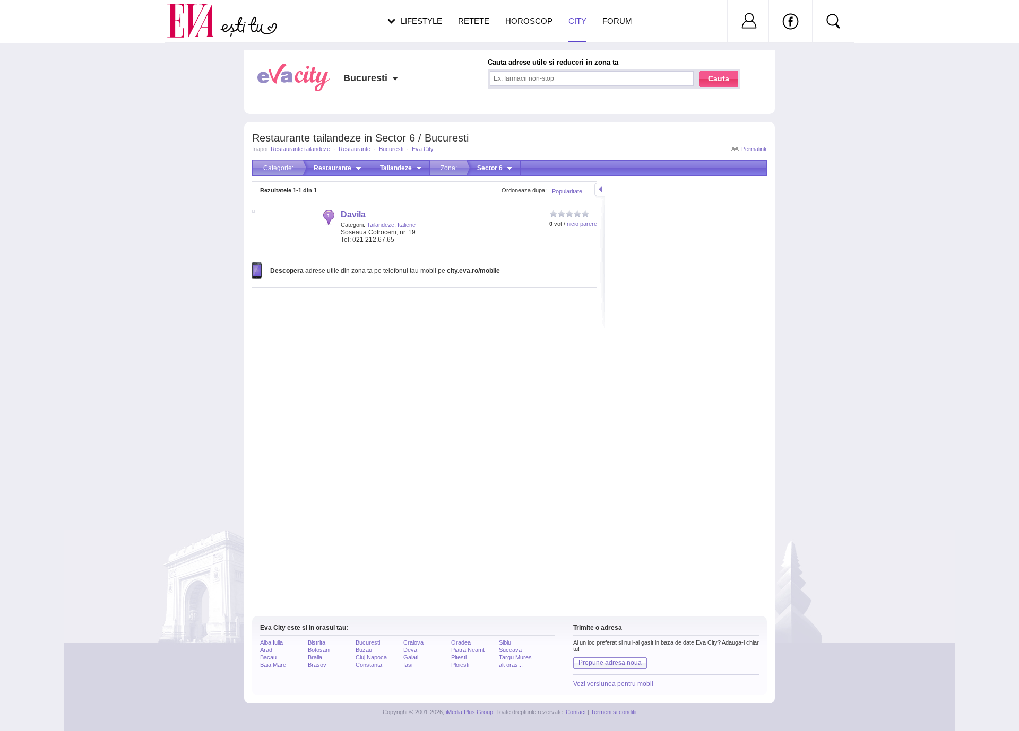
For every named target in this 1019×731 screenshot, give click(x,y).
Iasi (407, 665)
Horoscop (528, 20)
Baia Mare (273, 665)
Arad (266, 650)
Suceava (510, 650)
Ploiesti (460, 665)
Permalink (754, 149)
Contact (576, 712)
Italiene (407, 225)
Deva (410, 650)
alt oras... (511, 665)
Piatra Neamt (468, 650)
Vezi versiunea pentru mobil (613, 684)
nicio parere (582, 224)
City (577, 20)
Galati (410, 657)
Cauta (718, 78)
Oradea (461, 642)
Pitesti (459, 657)
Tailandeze (380, 225)
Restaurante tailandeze (300, 149)
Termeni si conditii (613, 712)
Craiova (413, 642)
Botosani (319, 650)
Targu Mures (515, 657)
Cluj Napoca (371, 657)
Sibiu (505, 642)
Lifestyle (421, 20)
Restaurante (354, 149)
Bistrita (316, 642)
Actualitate (37, 19)
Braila (315, 657)
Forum (617, 20)
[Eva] (198, 12)
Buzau (364, 650)
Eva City (423, 149)
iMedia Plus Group (469, 712)
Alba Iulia (271, 642)
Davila (353, 214)
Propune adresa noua (610, 662)
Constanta (369, 665)
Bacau (268, 657)
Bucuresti (391, 149)
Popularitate (567, 191)
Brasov (317, 665)
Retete (473, 20)
